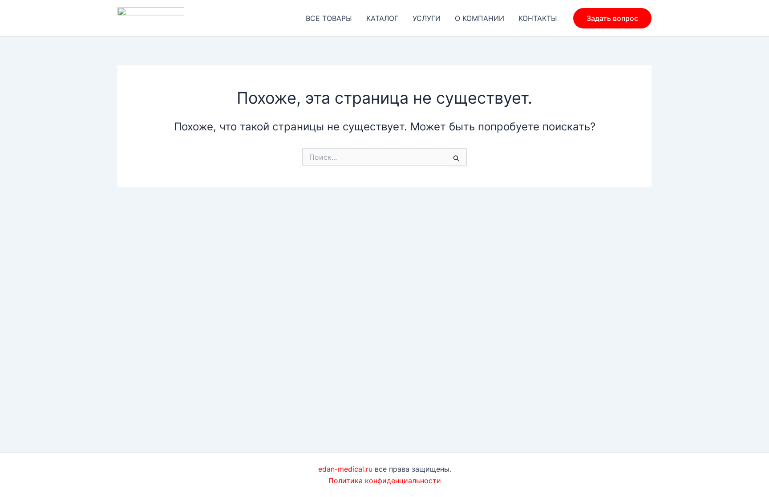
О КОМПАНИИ (479, 18)
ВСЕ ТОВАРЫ (329, 18)
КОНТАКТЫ (537, 18)
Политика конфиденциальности (384, 480)
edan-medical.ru (345, 469)
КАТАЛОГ (382, 18)
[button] (612, 18)
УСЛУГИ (427, 18)
